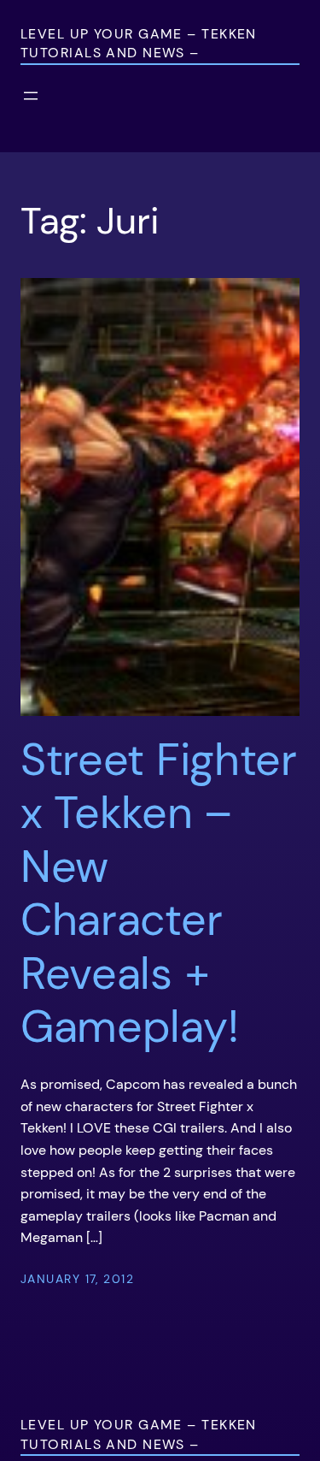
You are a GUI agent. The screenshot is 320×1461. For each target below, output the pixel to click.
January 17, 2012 (77, 1279)
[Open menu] (30, 96)
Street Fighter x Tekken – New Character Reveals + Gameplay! (158, 893)
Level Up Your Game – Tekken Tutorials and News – (138, 43)
